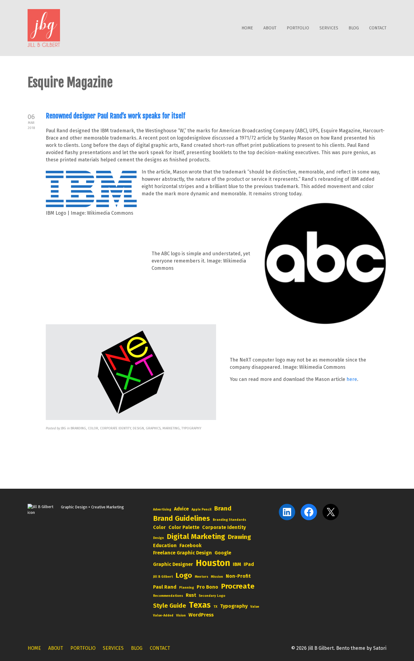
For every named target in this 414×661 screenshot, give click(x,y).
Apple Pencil (202, 509)
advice (181, 509)
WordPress (201, 615)
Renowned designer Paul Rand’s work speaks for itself (115, 116)
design (158, 538)
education (165, 545)
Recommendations (168, 596)
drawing (239, 536)
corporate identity (224, 527)
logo (183, 575)
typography (234, 606)
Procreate (238, 586)
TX (215, 607)
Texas (200, 605)
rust (191, 595)
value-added (163, 615)
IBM (237, 564)
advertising (162, 509)
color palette (184, 527)
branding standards (229, 520)
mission (217, 577)
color (159, 527)
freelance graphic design (182, 553)
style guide (169, 605)
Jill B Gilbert (163, 577)
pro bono (207, 587)
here (351, 379)
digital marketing (196, 536)
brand (223, 508)
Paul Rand (164, 587)
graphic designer (173, 564)
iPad (249, 564)
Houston (213, 563)
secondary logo (212, 596)
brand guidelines (181, 518)
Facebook (190, 545)
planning (186, 588)
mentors (201, 577)
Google (223, 553)
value (254, 607)
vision (181, 615)
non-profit (238, 576)
